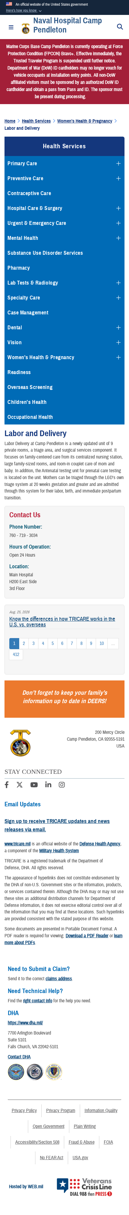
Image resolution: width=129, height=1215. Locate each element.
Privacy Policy (24, 1111)
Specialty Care (24, 297)
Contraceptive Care (29, 193)
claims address (59, 979)
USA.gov (80, 1158)
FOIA (108, 1142)
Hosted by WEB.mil (26, 1187)
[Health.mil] (35, 1071)
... (113, 643)
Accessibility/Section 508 (37, 1142)
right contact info (37, 1001)
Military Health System (59, 851)
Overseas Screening (30, 387)
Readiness (19, 372)
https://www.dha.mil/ (25, 1023)
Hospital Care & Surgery (35, 208)
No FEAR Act (51, 1158)
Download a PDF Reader (87, 936)
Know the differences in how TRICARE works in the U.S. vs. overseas (62, 621)
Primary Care (22, 163)
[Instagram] (62, 786)
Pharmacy (19, 268)
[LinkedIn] (48, 786)
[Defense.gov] (16, 1071)
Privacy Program (60, 1111)
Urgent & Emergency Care (37, 223)
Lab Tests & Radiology (33, 283)
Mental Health (23, 238)
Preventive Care (25, 178)
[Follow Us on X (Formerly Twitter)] (19, 786)
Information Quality (101, 1111)
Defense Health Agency (100, 844)
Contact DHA (19, 1057)
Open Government (48, 1126)
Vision (15, 342)
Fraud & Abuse (81, 1142)
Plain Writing (85, 1126)
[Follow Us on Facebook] (6, 786)
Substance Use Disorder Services (45, 253)
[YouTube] (34, 786)
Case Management (28, 312)
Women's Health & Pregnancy (41, 357)
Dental (15, 327)
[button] (24, 11)
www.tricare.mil (17, 844)
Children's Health (27, 402)
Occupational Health (30, 417)
